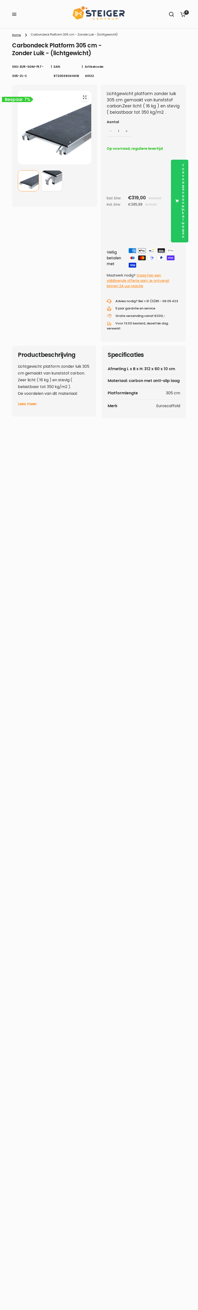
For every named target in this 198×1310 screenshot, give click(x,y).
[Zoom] (84, 97)
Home (16, 35)
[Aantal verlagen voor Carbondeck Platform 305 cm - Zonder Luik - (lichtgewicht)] (110, 131)
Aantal (113, 122)
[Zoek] (171, 14)
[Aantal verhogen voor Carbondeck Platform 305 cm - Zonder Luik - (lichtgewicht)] (126, 131)
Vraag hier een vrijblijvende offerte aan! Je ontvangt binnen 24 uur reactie (138, 280)
